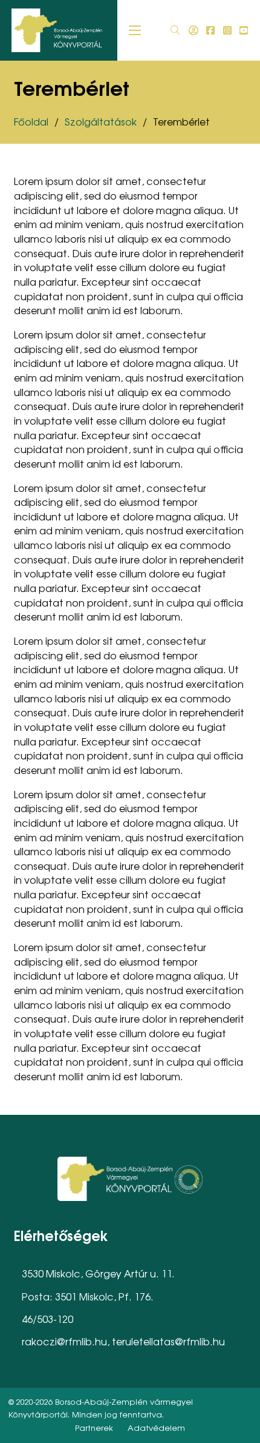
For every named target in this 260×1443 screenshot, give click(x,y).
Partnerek (94, 1427)
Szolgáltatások (101, 122)
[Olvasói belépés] (193, 30)
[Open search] (175, 30)
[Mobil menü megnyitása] (135, 30)
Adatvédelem (156, 1427)
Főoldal (31, 122)
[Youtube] (243, 30)
